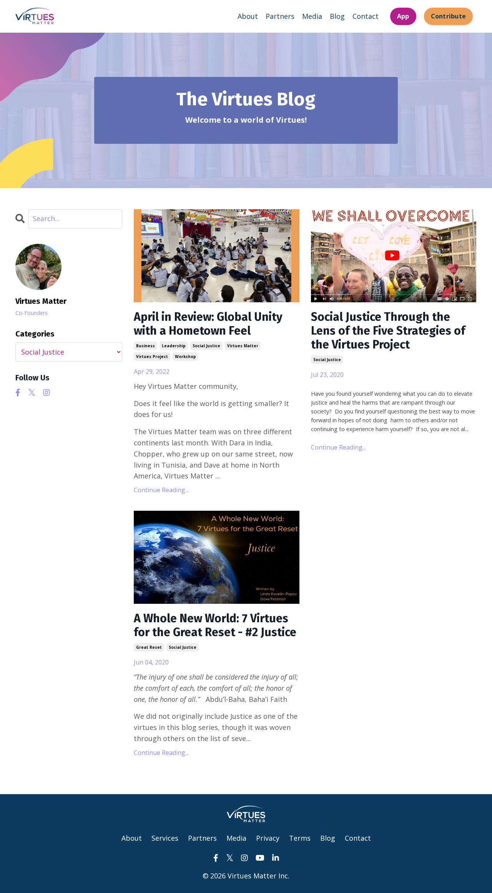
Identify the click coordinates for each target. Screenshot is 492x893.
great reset (149, 647)
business (145, 345)
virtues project (152, 356)
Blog (337, 16)
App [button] (403, 16)
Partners (280, 16)
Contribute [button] (448, 16)
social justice (206, 345)
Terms (300, 838)
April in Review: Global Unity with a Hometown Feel (208, 324)
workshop (185, 356)
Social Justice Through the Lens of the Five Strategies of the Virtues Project (388, 331)
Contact (365, 16)
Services (164, 838)
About (248, 16)
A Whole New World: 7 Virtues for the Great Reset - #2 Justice (215, 625)
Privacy (267, 838)
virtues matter (242, 345)
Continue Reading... (161, 490)
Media (312, 16)
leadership (174, 345)
